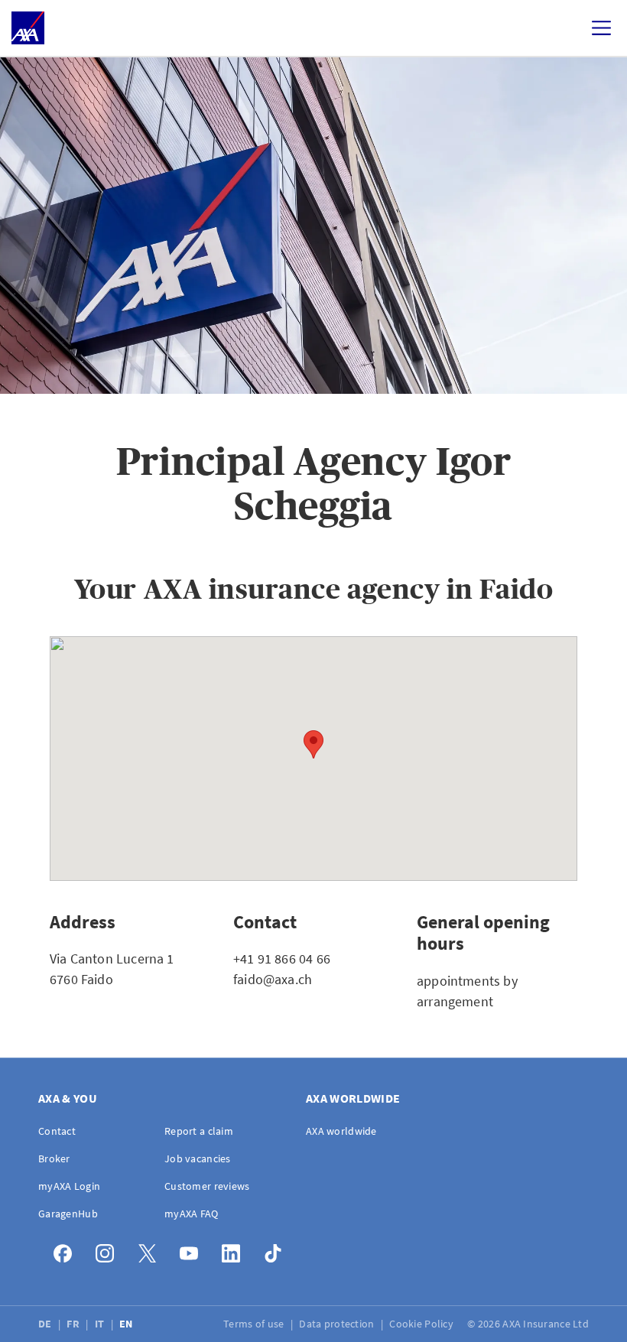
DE (46, 1324)
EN (127, 1324)
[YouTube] (193, 1249)
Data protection (337, 1324)
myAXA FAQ (191, 1213)
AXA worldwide (341, 1131)
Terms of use (255, 1324)
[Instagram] (109, 1249)
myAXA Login (69, 1186)
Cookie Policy (422, 1324)
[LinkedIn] (235, 1249)
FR (74, 1324)
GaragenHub (68, 1213)
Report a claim (198, 1131)
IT (101, 1324)
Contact (57, 1131)
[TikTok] (277, 1249)
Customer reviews (206, 1186)
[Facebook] (67, 1249)
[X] (151, 1249)
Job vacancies (197, 1158)
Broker (54, 1158)
